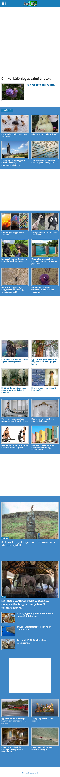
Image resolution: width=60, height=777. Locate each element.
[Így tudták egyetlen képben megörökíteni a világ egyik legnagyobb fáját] (45, 349)
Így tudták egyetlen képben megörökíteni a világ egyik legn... (44, 361)
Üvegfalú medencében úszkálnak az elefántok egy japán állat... (44, 261)
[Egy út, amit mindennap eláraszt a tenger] (45, 736)
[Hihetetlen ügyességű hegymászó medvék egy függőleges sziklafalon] (15, 277)
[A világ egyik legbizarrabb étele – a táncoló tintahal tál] (8, 617)
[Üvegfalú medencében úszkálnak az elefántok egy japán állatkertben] (45, 248)
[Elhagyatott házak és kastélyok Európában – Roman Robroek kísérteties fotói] (15, 736)
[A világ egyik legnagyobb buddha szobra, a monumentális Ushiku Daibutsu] (15, 150)
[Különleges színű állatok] (12, 92)
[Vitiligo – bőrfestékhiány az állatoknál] (45, 222)
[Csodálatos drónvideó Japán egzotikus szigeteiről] (15, 349)
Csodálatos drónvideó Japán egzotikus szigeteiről (14, 360)
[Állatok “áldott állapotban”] (45, 124)
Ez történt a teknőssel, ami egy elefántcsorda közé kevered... (13, 390)
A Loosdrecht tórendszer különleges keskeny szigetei (44, 162)
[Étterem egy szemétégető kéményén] (45, 377)
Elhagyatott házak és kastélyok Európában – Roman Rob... (12, 749)
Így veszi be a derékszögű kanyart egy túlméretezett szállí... (13, 721)
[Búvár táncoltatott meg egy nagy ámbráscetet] (8, 631)
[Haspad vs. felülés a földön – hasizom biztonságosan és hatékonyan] (15, 434)
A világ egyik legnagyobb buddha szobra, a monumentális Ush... (13, 163)
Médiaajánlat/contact (30, 773)
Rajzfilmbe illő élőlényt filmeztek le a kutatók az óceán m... (42, 289)
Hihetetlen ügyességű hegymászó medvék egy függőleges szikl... (12, 289)
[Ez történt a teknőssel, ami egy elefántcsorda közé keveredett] (15, 377)
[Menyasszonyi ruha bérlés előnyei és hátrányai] (45, 408)
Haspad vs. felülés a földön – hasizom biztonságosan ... (14, 446)
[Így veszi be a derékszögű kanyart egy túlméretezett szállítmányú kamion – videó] (15, 708)
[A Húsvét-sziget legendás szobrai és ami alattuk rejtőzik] (30, 520)
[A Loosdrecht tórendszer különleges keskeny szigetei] (45, 150)
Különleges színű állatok (41, 84)
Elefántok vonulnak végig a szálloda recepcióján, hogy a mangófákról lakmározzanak (25, 604)
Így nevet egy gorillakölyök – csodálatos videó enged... (14, 260)
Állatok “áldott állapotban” (44, 134)
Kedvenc (5, 538)
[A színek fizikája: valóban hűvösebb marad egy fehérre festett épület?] (45, 434)
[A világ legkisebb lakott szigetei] (45, 708)
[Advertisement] (30, 40)
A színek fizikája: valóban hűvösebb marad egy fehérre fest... (42, 447)
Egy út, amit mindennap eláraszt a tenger (42, 748)
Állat (3, 597)
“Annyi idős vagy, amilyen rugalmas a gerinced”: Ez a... (14, 420)
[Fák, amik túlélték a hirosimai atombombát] (8, 644)
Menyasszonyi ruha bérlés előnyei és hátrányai (43, 420)
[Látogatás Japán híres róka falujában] (15, 124)
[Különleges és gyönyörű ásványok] (15, 222)
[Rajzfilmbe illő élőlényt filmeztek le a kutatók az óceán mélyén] (45, 277)
